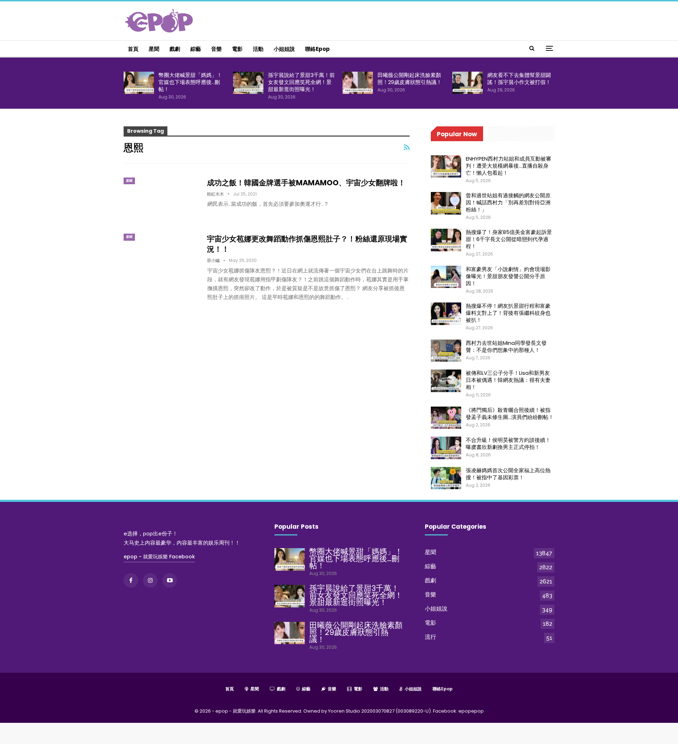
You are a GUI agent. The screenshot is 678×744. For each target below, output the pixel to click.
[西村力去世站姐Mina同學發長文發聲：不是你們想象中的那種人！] (446, 351)
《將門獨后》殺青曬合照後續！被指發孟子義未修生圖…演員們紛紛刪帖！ (510, 413)
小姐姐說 (284, 49)
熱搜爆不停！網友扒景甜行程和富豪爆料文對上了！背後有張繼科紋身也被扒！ (508, 313)
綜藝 (195, 49)
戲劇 (175, 49)
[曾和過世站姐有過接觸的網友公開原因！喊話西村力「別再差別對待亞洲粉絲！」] (446, 203)
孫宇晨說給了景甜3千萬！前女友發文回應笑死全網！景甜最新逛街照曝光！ (301, 82)
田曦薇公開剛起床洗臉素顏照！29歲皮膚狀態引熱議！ (409, 78)
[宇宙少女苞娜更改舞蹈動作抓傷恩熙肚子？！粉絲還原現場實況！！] (161, 257)
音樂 (216, 49)
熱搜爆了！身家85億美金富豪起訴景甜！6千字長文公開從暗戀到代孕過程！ (509, 239)
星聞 (154, 49)
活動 (258, 49)
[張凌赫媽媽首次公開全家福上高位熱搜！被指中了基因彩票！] (446, 478)
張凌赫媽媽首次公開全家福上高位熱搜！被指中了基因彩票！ (508, 474)
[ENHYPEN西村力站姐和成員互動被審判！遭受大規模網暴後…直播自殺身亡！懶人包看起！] (446, 166)
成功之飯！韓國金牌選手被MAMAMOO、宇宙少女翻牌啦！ (306, 183)
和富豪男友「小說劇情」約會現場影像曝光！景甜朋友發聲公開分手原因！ (508, 276)
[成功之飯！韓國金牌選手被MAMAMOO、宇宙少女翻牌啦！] (161, 201)
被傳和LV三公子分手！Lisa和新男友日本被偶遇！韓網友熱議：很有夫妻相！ (508, 380)
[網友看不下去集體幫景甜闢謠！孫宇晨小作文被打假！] (467, 83)
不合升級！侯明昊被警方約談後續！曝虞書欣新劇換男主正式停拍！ (508, 443)
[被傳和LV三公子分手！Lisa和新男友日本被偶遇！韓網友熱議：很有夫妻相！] (446, 381)
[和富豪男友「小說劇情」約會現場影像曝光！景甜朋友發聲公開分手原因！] (446, 277)
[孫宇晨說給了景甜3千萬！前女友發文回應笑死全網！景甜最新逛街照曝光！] (248, 83)
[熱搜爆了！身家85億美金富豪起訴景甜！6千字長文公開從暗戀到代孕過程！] (446, 240)
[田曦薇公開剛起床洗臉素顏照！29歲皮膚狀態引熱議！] (358, 83)
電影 (237, 49)
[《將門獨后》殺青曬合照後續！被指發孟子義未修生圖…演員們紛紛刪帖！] (446, 418)
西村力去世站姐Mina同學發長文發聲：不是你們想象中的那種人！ (506, 346)
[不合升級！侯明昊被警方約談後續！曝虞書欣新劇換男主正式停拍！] (446, 448)
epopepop (471, 711)
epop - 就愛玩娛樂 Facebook (159, 556)
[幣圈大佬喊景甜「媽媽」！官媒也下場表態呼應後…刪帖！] (139, 83)
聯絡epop (317, 49)
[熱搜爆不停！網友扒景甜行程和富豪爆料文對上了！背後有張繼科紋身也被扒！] (446, 313)
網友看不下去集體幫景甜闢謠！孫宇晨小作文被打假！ (519, 78)
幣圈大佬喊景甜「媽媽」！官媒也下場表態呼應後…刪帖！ (190, 82)
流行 (430, 637)
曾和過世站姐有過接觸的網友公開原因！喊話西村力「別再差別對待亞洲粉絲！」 (508, 202)
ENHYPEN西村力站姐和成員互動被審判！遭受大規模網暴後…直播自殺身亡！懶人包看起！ (508, 165)
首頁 (133, 49)
